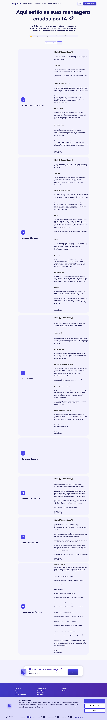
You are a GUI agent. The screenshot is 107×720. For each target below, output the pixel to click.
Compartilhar (73, 671)
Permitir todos (94, 701)
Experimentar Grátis (90, 3)
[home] (16, 4)
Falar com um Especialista (54, 3)
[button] (28, 3)
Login (80, 3)
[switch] (43, 717)
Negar (94, 710)
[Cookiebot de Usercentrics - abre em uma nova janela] (9, 717)
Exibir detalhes (79, 717)
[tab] (51, 42)
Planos (44, 3)
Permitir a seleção (94, 705)
